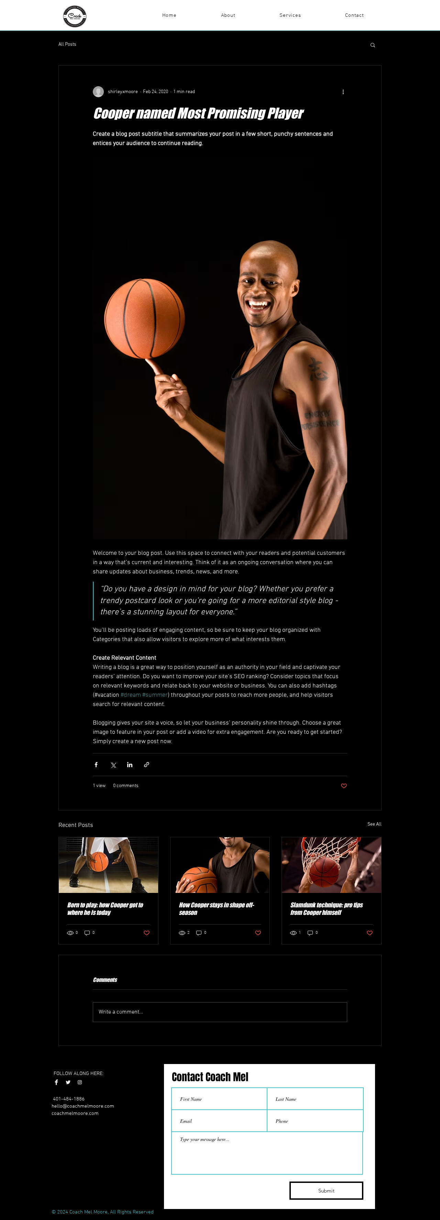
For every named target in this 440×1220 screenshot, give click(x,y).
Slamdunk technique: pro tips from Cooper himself (326, 908)
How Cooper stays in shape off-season (216, 908)
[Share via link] (146, 764)
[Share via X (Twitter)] (113, 764)
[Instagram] (79, 1082)
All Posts (67, 44)
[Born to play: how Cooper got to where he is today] (108, 865)
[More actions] (343, 92)
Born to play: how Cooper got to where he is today (105, 908)
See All (374, 824)
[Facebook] (56, 1082)
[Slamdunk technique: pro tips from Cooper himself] (331, 865)
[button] (373, 44)
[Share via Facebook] (96, 764)
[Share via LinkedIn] (129, 764)
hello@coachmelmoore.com (83, 1106)
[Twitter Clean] (68, 1082)
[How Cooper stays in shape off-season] (220, 865)
